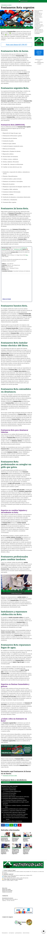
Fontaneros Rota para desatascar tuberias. (16, 800)
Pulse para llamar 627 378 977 (16, 44)
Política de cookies (6, 889)
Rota (27, 255)
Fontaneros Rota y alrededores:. (14, 821)
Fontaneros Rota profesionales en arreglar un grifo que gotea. (16, 803)
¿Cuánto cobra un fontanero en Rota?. (16, 816)
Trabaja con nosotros (7, 892)
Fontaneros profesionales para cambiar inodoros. (15, 809)
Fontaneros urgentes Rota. (9, 790)
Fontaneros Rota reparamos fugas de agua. (14, 812)
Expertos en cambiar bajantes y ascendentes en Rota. (17, 806)
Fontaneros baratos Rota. (9, 795)
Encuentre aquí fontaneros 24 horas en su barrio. (17, 818)
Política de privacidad (7, 890)
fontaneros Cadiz (18, 249)
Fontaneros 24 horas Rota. (9, 793)
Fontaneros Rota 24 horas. (9, 788)
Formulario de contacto (7, 898)
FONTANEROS (6, 782)
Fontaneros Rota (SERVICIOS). (13, 791)
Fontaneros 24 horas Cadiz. (10, 775)
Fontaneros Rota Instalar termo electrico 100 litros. (16, 797)
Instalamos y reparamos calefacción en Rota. (14, 811)
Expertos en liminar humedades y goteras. (17, 814)
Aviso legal (4, 888)
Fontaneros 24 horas (6, 5)
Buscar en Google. (6, 299)
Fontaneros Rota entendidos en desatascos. (14, 798)
